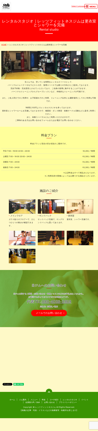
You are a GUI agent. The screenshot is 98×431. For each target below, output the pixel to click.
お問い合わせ (49, 402)
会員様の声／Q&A (32, 402)
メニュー (34, 399)
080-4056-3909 (56, 301)
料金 (43, 399)
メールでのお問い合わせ (49, 313)
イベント (84, 399)
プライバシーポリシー (68, 402)
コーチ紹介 (54, 399)
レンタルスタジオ (70, 399)
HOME (4, 45)
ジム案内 (22, 399)
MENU (93, 6)
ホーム (12, 399)
